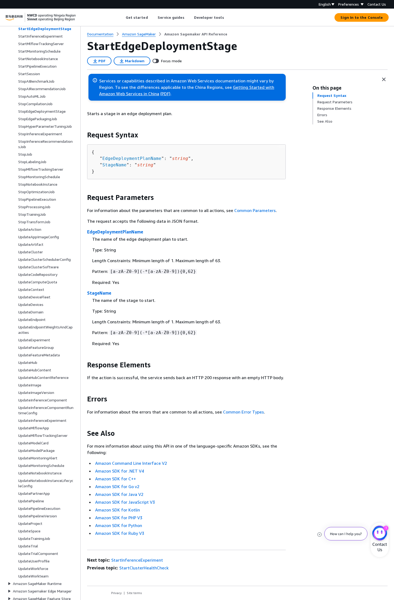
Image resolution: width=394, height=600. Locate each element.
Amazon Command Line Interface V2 (131, 463)
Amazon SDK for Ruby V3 (119, 533)
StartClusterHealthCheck (144, 567)
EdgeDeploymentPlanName (131, 158)
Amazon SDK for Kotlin (117, 510)
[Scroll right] (228, 17)
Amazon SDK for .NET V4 (119, 471)
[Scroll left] (121, 17)
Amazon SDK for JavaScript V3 (125, 502)
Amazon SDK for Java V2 (119, 494)
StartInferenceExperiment (137, 560)
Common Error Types (243, 412)
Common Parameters (255, 210)
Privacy (116, 593)
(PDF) (165, 93)
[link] (195, 34)
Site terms (134, 593)
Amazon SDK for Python (118, 525)
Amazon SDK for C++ (115, 478)
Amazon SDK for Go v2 (117, 486)
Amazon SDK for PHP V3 (118, 517)
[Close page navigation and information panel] (384, 79)
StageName (114, 164)
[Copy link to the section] (83, 135)
